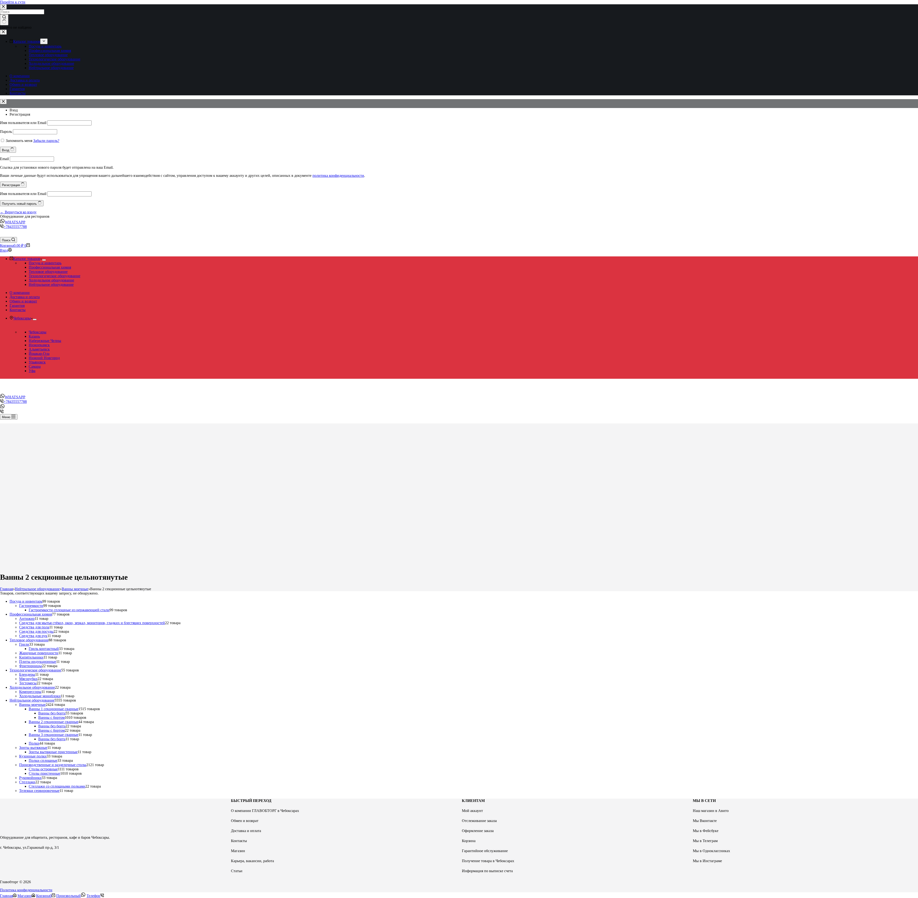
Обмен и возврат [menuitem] (23, 84)
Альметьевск (39, 349)
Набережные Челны (45, 341)
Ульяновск (37, 362)
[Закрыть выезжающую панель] (3, 32)
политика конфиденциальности (338, 175)
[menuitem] (44, 41)
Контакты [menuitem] (18, 93)
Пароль (6, 132)
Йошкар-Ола (39, 354)
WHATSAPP (15, 222)
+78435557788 (15, 227)
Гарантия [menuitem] (17, 89)
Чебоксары (37, 332)
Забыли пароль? (46, 141)
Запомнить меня (19, 141)
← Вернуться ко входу (18, 212)
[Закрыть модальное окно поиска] (3, 6)
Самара (35, 366)
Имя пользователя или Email (23, 123)
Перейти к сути (12, 2)
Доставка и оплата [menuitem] (25, 80)
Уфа (32, 371)
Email (4, 159)
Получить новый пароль (20, 204)
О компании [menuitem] (20, 76)
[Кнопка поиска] (4, 19)
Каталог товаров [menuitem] (26, 41)
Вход (14, 110)
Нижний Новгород (44, 358)
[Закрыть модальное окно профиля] (3, 101)
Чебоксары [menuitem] (22, 318)
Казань (34, 336)
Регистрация (20, 114)
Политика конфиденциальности (26, 890)
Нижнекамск (39, 345)
